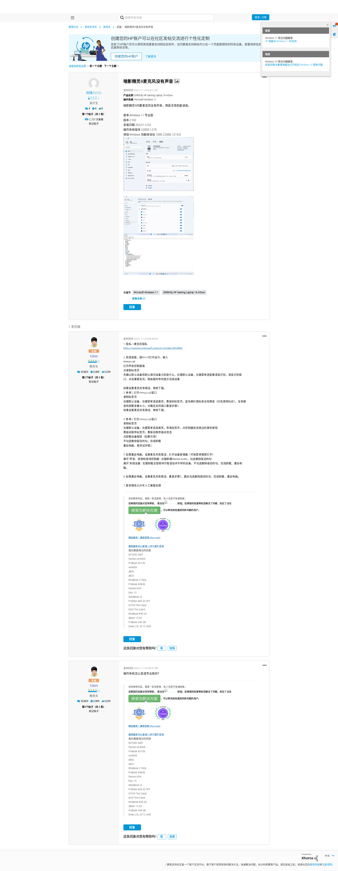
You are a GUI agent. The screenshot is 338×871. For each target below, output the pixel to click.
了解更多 (150, 56)
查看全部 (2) (138, 298)
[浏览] (72, 17)
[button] (264, 77)
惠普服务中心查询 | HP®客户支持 (146, 546)
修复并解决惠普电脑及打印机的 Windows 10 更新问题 (294, 64)
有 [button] (161, 648)
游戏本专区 (91, 26)
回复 (132, 307)
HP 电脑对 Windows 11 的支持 (281, 41)
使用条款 (315, 864)
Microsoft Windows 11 (146, 292)
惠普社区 (74, 26)
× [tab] (327, 25)
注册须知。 (328, 864)
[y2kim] (94, 342)
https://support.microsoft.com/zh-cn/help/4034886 (152, 348)
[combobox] (165, 17)
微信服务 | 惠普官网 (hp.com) (144, 537)
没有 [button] (172, 648)
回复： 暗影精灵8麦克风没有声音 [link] (135, 26)
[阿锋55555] (94, 83)
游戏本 (107, 26)
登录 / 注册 (261, 17)
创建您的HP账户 (126, 56)
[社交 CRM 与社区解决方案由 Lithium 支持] (310, 857)
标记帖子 (94, 123)
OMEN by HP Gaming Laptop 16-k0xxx (184, 292)
